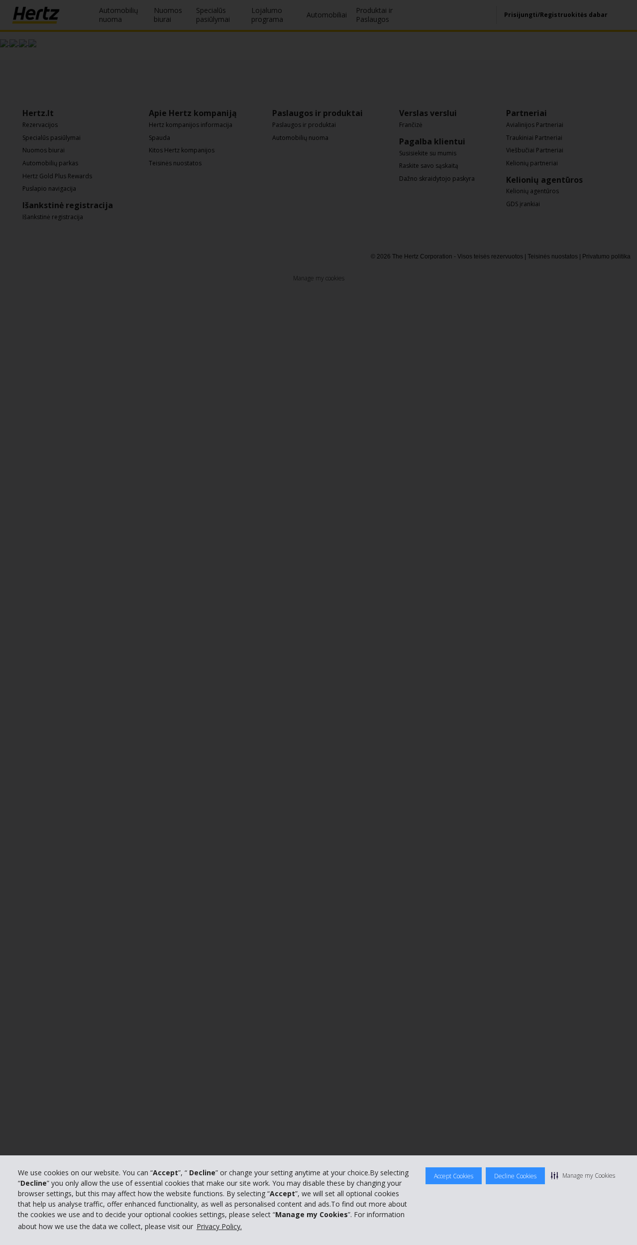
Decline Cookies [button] (515, 1176)
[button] (583, 1175)
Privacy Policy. (219, 1226)
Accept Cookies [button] (453, 1176)
